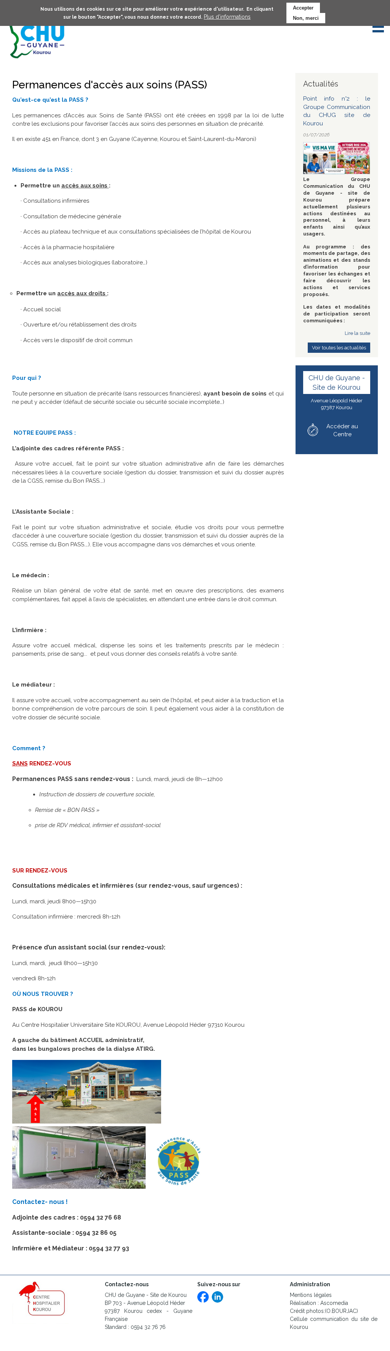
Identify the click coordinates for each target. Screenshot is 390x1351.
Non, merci (306, 18)
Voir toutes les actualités (339, 348)
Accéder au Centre (342, 430)
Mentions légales (311, 1295)
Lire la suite (357, 333)
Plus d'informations (227, 17)
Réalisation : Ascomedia (319, 1303)
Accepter (303, 8)
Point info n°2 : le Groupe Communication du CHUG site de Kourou (336, 111)
